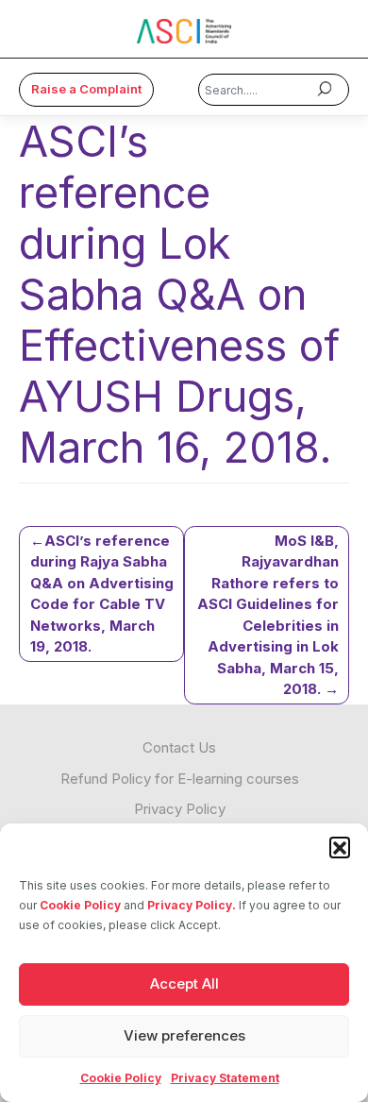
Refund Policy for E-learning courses (179, 779)
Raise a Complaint (86, 88)
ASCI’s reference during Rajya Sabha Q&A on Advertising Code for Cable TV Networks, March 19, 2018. (102, 594)
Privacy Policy (180, 809)
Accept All (184, 983)
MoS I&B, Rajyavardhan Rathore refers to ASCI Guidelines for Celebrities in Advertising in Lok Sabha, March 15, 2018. (268, 615)
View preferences (184, 1035)
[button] (339, 847)
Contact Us (179, 747)
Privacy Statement (225, 1078)
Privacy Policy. (191, 905)
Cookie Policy (80, 905)
